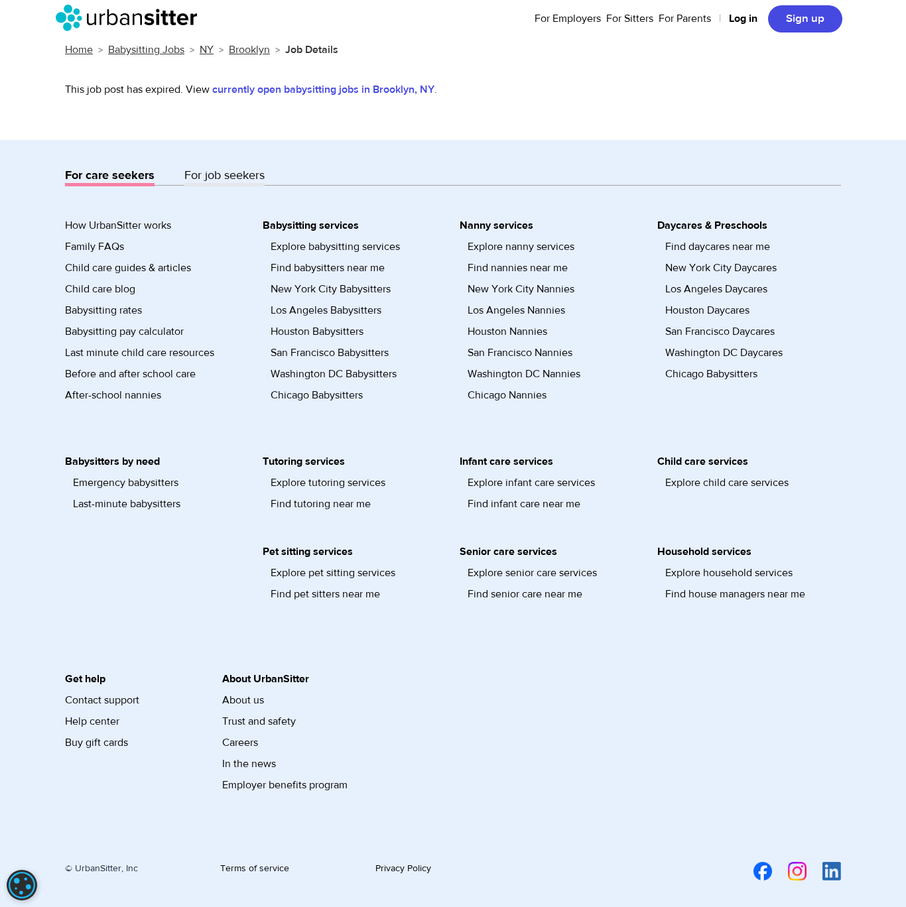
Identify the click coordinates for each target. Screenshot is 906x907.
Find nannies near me (518, 267)
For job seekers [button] (224, 175)
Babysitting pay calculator (124, 331)
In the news (249, 763)
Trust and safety (259, 721)
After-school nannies (113, 395)
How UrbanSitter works (118, 225)
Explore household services (729, 572)
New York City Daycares (721, 267)
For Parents (685, 18)
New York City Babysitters (331, 289)
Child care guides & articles (128, 267)
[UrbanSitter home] (130, 18)
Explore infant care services (531, 482)
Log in (743, 18)
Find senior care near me (525, 594)
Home (79, 49)
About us (243, 700)
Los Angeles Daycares (716, 289)
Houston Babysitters (317, 331)
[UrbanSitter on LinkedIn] (824, 871)
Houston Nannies (507, 331)
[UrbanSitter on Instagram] (789, 871)
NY (207, 49)
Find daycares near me (717, 246)
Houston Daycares (707, 310)
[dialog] (22, 885)
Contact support (102, 700)
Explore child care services (727, 482)
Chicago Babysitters (317, 395)
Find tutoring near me (321, 504)
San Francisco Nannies (520, 352)
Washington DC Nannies (524, 374)
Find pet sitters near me (325, 594)
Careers (240, 742)
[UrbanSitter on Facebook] (755, 871)
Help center (92, 721)
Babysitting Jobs (146, 49)
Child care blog (100, 289)
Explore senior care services (532, 572)
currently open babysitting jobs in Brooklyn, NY (323, 89)
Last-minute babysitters (126, 504)
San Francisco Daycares (720, 331)
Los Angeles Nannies (516, 310)
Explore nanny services (521, 246)
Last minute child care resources (139, 352)
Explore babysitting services (335, 246)
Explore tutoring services (328, 482)
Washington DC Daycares (724, 352)
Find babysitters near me (328, 267)
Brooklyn (249, 49)
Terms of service (254, 869)
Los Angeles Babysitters (326, 310)
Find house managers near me (735, 594)
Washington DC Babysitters (334, 374)
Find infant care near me (524, 504)
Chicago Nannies (507, 395)
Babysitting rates (103, 310)
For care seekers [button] (110, 175)
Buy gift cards (96, 742)
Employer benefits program (285, 785)
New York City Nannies (521, 289)
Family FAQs (94, 246)
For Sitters (629, 18)
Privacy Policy (403, 869)
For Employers (568, 18)
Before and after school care (130, 374)
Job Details (311, 49)
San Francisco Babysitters (330, 352)
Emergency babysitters (125, 482)
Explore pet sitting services (333, 572)
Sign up (805, 18)
